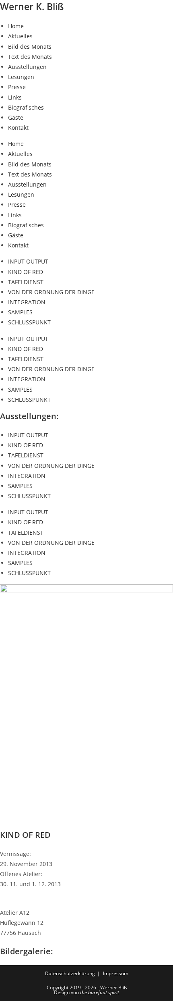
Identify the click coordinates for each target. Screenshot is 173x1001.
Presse (17, 87)
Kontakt (18, 127)
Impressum (115, 973)
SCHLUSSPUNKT (29, 322)
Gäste (15, 117)
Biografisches (26, 107)
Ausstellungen (27, 67)
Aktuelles (20, 36)
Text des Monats (30, 56)
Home (16, 26)
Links (15, 97)
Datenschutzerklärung (70, 973)
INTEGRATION (26, 302)
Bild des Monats (29, 46)
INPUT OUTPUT (28, 261)
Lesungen (21, 77)
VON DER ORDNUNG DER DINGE (51, 292)
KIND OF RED (25, 272)
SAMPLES (20, 312)
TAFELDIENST (25, 282)
